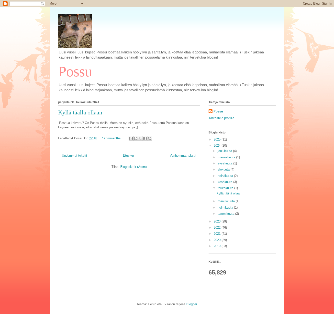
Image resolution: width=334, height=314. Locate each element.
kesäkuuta (225, 182)
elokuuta (224, 169)
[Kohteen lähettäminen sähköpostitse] (131, 138)
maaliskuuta (227, 201)
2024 (218, 145)
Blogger (191, 304)
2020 (218, 240)
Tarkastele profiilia (221, 118)
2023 (218, 221)
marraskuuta (227, 157)
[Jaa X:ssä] (140, 138)
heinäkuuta (226, 176)
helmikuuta (226, 207)
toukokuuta (226, 188)
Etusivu (128, 155)
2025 (218, 139)
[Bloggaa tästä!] (135, 138)
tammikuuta (226, 213)
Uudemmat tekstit (74, 155)
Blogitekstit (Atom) (133, 167)
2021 (218, 233)
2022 (218, 227)
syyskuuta (225, 163)
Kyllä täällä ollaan (80, 112)
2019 (218, 246)
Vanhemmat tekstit (183, 155)
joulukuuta (225, 151)
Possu (75, 71)
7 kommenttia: (111, 138)
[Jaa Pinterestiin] (149, 138)
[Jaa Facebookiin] (145, 138)
